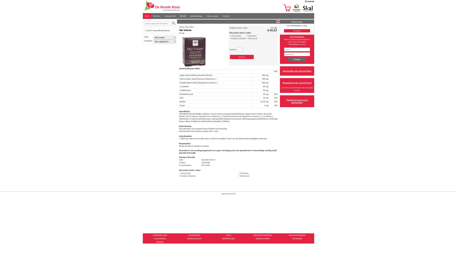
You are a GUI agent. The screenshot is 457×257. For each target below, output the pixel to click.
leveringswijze (297, 238)
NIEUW (183, 16)
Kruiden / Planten (238, 38)
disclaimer (160, 242)
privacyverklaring (160, 238)
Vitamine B (252, 38)
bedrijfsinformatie (228, 238)
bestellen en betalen (263, 238)
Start (147, 16)
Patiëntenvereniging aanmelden (297, 101)
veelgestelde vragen (160, 235)
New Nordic (186, 26)
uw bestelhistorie (194, 235)
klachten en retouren (194, 238)
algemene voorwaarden (297, 235)
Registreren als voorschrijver (297, 82)
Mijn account (213, 16)
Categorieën (170, 16)
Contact (226, 16)
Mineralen (252, 35)
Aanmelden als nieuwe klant (297, 70)
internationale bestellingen (262, 235)
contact (228, 235)
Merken (156, 16)
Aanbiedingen (196, 16)
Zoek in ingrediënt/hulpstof (158, 30)
